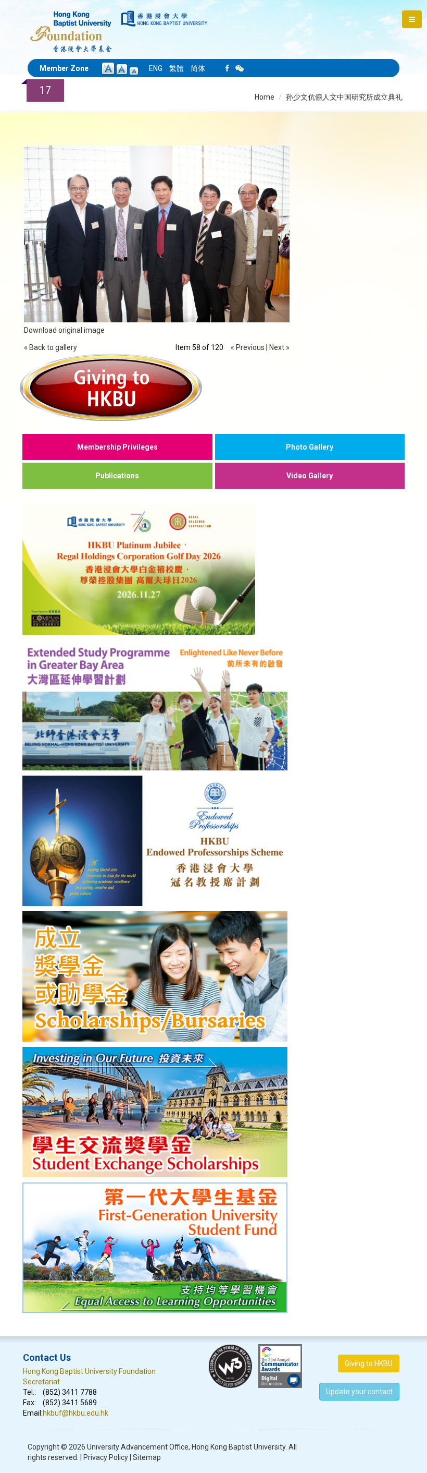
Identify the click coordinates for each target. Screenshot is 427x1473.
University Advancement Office (138, 1447)
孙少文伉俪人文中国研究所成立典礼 (344, 97)
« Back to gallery (50, 347)
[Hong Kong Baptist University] (164, 18)
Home (264, 97)
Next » (279, 347)
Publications (117, 476)
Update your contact (359, 1391)
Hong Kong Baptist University (238, 1447)
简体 (198, 68)
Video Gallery (309, 476)
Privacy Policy (105, 1457)
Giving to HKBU (369, 1363)
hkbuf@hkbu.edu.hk (75, 1413)
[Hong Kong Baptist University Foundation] (71, 26)
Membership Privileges (117, 447)
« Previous (248, 347)
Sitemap (147, 1457)
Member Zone (64, 68)
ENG (155, 68)
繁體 (176, 68)
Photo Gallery (309, 447)
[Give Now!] (213, 387)
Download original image (64, 330)
